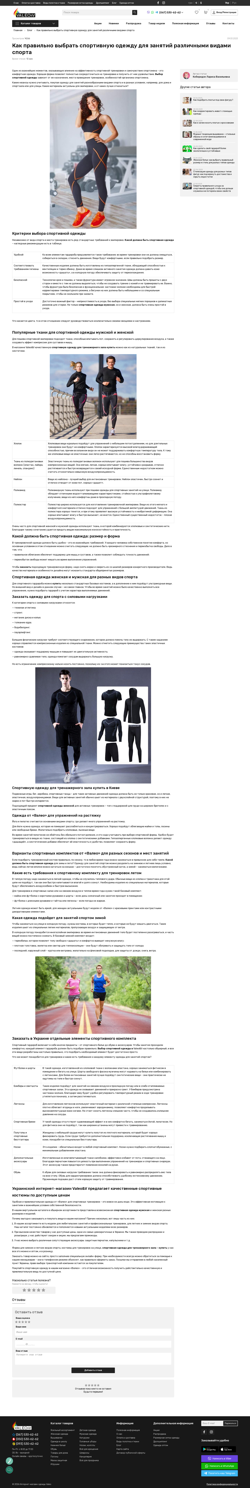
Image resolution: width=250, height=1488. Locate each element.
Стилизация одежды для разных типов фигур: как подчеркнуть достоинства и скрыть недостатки (212, 174)
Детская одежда (88, 1430)
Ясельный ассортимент (63, 1430)
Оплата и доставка (31, 3)
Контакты (228, 23)
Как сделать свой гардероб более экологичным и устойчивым (209, 149)
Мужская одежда (88, 1434)
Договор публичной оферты (130, 1453)
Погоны (54, 1456)
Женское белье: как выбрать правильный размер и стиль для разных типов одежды (214, 161)
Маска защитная (59, 1460)
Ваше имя (21, 1326)
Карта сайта (122, 1449)
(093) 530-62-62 (27, 1443)
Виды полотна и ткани (54, 3)
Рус (234, 2)
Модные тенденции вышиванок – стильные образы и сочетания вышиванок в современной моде (214, 137)
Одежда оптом (127, 3)
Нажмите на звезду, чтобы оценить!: (30, 1284)
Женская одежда (59, 1434)
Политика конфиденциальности (222, 1484)
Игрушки (55, 1464)
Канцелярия (86, 1456)
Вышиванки (56, 1437)
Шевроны (84, 1453)
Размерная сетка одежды (80, 3)
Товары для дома (59, 1453)
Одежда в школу (59, 1441)
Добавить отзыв (93, 1370)
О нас (16, 3)
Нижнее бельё (58, 1445)
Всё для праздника (89, 1460)
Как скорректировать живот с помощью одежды (212, 112)
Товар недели (156, 23)
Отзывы (210, 23)
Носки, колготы (87, 1445)
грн (190, 2)
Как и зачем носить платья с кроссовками (213, 123)
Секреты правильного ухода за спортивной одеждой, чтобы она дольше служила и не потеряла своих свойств (213, 188)
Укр (227, 2)
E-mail (19, 1339)
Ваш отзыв (22, 1351)
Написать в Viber (222, 1458)
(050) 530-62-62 (27, 1439)
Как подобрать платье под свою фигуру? (213, 100)
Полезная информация (185, 23)
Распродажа (133, 23)
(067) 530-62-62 (27, 1434)
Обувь (54, 1449)
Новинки (114, 23)
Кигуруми (84, 1437)
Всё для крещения (89, 1449)
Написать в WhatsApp (222, 1466)
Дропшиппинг (102, 3)
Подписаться (230, 1423)
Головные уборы (88, 1441)
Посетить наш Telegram (221, 1473)
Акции (98, 23)
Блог (114, 3)
